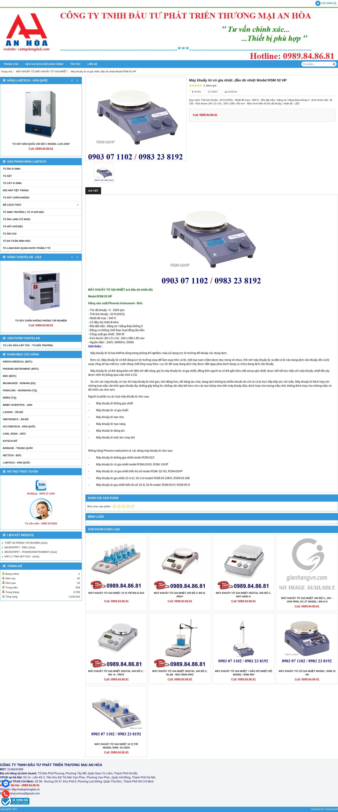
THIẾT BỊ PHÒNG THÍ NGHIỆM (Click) (26, 542)
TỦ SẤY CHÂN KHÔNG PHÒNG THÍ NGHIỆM (41, 320)
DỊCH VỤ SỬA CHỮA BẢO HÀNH (44, 64)
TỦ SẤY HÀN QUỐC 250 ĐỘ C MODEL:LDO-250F (41, 144)
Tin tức (75, 64)
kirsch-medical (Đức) (17, 361)
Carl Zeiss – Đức (14, 433)
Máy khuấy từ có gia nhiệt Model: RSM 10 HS (307, 673)
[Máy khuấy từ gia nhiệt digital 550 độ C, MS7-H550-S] (244, 563)
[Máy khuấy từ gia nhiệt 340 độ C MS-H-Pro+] (180, 563)
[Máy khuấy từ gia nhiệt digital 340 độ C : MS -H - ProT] (116, 641)
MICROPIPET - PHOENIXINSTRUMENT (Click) (31, 552)
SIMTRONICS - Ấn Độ (16, 419)
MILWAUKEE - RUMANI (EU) (19, 383)
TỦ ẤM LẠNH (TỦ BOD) (16, 219)
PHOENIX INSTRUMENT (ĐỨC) (21, 368)
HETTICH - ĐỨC (12, 455)
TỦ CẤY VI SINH (12, 183)
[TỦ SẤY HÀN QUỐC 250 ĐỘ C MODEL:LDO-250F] (41, 114)
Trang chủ (11, 64)
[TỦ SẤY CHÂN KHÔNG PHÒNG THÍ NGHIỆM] (41, 290)
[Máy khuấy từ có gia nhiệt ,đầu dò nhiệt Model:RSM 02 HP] (136, 119)
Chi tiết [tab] (93, 190)
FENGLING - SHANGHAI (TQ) (20, 390)
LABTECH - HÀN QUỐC (16, 462)
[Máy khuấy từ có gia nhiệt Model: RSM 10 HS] (307, 641)
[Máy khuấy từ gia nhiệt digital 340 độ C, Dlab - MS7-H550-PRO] (180, 641)
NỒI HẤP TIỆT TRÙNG (16, 190)
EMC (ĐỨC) (9, 376)
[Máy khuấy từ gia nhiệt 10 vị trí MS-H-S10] (116, 563)
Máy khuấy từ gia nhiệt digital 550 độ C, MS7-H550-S (243, 595)
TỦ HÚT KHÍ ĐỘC (13, 226)
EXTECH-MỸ (10, 441)
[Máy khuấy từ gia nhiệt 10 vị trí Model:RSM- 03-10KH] (116, 714)
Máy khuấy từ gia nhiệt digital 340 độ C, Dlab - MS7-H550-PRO (180, 673)
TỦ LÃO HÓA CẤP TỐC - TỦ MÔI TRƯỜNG (28, 345)
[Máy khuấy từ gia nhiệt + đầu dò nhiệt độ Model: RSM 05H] (244, 641)
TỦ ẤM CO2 (10, 233)
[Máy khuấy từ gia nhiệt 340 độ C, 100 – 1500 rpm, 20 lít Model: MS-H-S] (307, 566)
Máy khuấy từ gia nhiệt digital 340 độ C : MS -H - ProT (116, 673)
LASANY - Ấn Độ (13, 412)
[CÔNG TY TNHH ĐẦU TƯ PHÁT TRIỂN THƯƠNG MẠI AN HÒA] (169, 59)
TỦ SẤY (7, 176)
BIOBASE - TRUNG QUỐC (18, 448)
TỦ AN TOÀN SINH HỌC (17, 240)
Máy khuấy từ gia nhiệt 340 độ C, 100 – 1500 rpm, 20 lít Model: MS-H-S (307, 600)
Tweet (214, 92)
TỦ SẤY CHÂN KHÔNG (16, 197)
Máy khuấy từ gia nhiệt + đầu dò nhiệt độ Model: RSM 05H (243, 673)
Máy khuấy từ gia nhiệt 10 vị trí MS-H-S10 (116, 593)
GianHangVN (331, 809)
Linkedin (232, 92)
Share (197, 92)
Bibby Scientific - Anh (17, 404)
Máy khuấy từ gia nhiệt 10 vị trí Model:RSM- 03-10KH (116, 746)
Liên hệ (92, 64)
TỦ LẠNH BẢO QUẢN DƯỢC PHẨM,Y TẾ (26, 248)
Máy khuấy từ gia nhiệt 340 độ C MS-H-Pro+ (180, 595)
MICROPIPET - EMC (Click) (20, 547)
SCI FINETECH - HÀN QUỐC (19, 426)
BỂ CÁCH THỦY (12, 204)
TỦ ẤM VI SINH (11, 168)
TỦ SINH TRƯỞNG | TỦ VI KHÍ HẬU (23, 212)
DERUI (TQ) (9, 397)
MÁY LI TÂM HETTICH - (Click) (22, 556)
